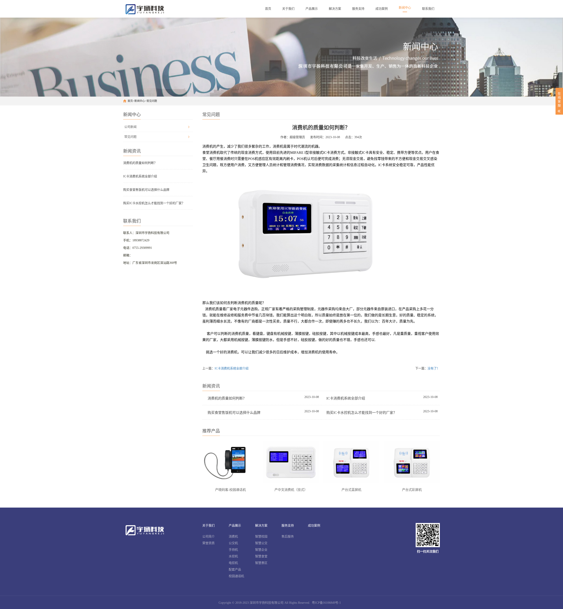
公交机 (233, 543)
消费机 (233, 536)
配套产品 (235, 569)
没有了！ (434, 368)
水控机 (233, 556)
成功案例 (314, 525)
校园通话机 (236, 576)
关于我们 (208, 525)
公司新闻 (130, 126)
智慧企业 (261, 549)
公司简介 (208, 536)
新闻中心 (139, 101)
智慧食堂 (261, 556)
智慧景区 (261, 563)
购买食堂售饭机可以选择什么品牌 (146, 189)
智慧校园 (261, 536)
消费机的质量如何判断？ (140, 163)
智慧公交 (261, 543)
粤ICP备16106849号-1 (326, 602)
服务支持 (288, 525)
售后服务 (288, 536)
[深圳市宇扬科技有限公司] (146, 8)
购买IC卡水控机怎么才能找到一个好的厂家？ (154, 203)
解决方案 (261, 525)
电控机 (233, 563)
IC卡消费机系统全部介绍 (140, 176)
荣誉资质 (208, 543)
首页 (130, 101)
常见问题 (151, 101)
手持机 (233, 549)
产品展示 (235, 525)
